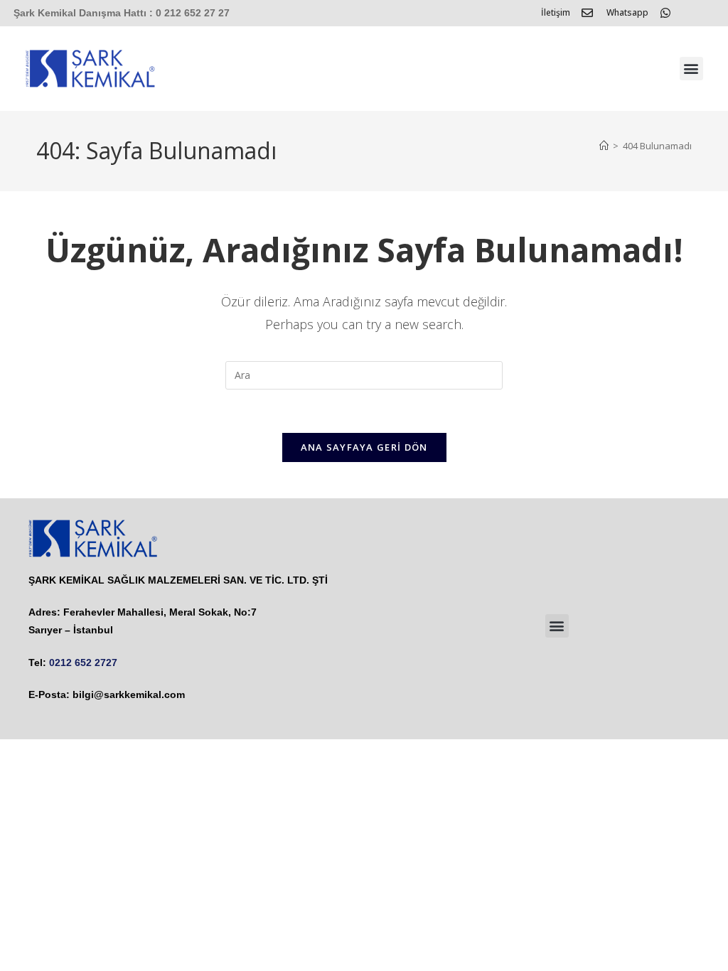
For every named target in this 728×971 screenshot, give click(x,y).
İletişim (555, 12)
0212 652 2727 (83, 662)
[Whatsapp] (665, 12)
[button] (691, 68)
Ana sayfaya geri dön (364, 447)
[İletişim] (587, 12)
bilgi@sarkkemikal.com (129, 694)
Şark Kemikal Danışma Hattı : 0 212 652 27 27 (122, 12)
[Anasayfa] (604, 145)
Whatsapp (627, 12)
